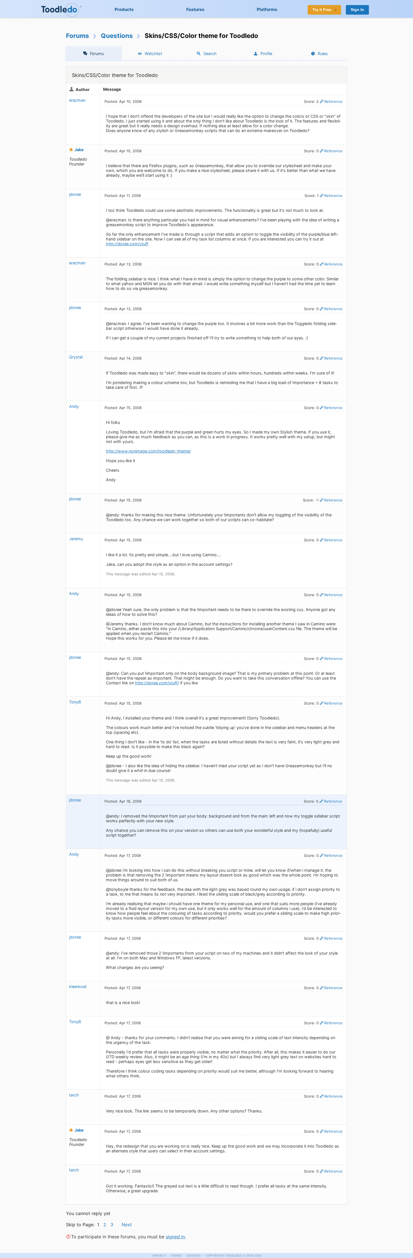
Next (127, 1224)
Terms (176, 1255)
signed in (175, 1236)
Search (210, 53)
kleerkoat (78, 986)
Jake (79, 149)
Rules (323, 53)
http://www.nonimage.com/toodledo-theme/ (148, 451)
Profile (266, 53)
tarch (74, 1095)
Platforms (267, 9)
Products (124, 9)
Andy (74, 406)
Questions (117, 35)
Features (195, 9)
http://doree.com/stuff (127, 243)
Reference (333, 101)
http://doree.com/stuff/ (157, 682)
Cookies (194, 1255)
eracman (77, 100)
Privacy (159, 1255)
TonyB (75, 702)
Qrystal (76, 357)
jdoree (75, 194)
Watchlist (153, 53)
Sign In (357, 10)
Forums (77, 35)
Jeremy (76, 538)
